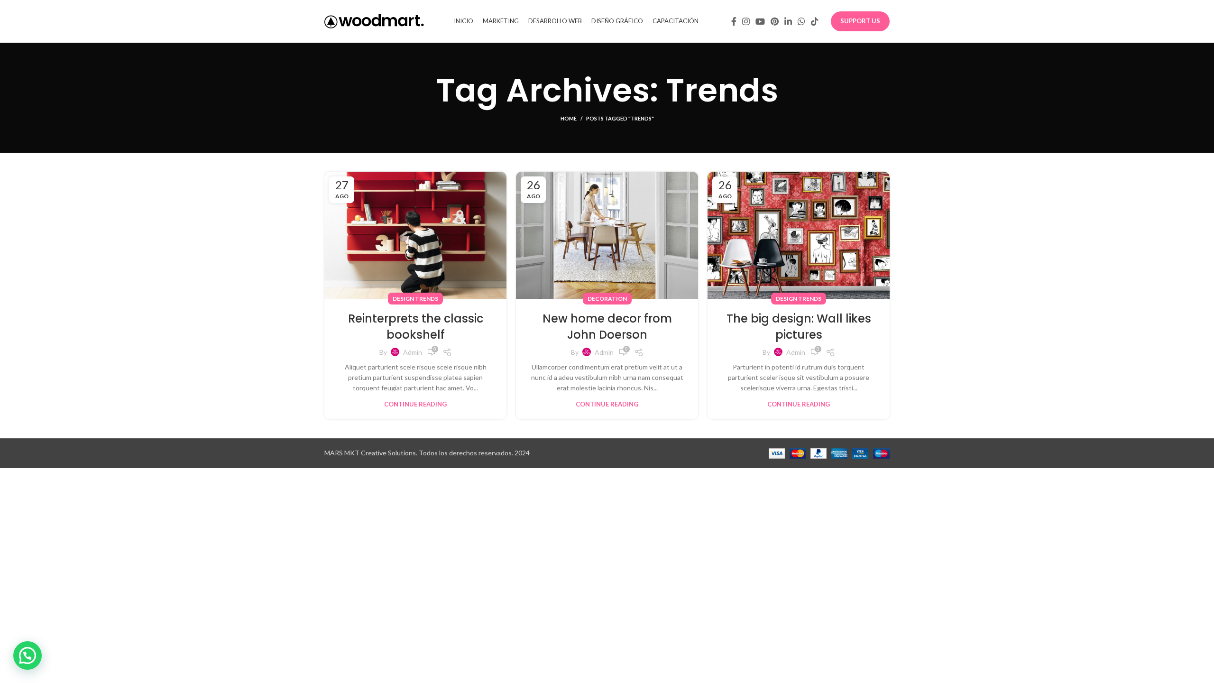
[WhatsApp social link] (801, 21)
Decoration (607, 298)
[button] (27, 655)
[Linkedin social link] (788, 21)
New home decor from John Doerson (607, 326)
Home (569, 118)
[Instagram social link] (746, 21)
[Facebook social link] (733, 21)
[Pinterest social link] (775, 21)
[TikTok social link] (814, 21)
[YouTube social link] (760, 21)
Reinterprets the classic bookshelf (415, 326)
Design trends (415, 298)
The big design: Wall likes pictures (799, 326)
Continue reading (415, 404)
